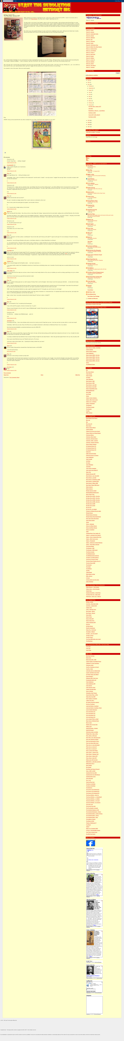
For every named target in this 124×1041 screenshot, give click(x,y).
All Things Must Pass (92, 166)
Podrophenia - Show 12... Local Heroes (96, 110)
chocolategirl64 (10, 165)
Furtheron (9, 261)
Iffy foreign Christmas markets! (92, 702)
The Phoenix (90, 255)
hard (91, 983)
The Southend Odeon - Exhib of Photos (94, 813)
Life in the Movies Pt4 (90, 717)
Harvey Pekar (89, 616)
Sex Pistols (88, 394)
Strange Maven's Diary (93, 200)
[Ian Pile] (90, 845)
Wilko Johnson (89, 412)
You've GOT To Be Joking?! (94, 114)
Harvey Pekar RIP (90, 618)
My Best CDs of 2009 (90, 503)
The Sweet (88, 566)
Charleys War (89, 607)
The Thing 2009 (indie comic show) (93, 639)
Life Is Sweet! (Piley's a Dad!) (92, 719)
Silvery (87, 362)
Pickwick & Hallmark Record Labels (93, 511)
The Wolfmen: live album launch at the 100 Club (97, 269)
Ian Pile (87, 839)
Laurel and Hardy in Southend (92, 706)
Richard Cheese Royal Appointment (93, 516)
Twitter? (87, 826)
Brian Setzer (88, 425)
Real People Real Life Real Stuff (95, 276)
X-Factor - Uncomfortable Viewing (93, 830)
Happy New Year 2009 (90, 696)
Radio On (90, 237)
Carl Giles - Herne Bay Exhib (92, 603)
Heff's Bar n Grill (91, 292)
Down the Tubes (91, 214)
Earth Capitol (90, 223)
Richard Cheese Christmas (91, 514)
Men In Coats (89, 722)
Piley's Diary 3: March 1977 (92, 756)
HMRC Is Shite (91, 174)
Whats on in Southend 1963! (92, 828)
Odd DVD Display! (90, 730)
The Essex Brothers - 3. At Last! (93, 800)
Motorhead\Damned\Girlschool (92, 492)
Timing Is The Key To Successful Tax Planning (96, 175)
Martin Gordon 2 (89, 488)
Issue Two (88, 648)
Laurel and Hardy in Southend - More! (94, 707)
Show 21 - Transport (90, 67)
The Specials (89, 409)
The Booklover (89, 787)
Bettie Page (88, 657)
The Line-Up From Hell (90, 806)
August (90, 90)
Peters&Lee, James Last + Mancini (93, 596)
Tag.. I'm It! (88, 780)
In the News (88, 962)
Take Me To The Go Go (92, 282)
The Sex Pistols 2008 (90, 563)
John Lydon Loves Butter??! (92, 470)
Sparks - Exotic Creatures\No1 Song (93, 537)
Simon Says (90, 228)
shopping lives (91, 205)
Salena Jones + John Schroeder (92, 589)
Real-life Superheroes (90, 628)
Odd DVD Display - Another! (92, 728)
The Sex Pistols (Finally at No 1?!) (93, 561)
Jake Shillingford (89, 379)
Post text (89, 242)
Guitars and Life (91, 187)
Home (42, 374)
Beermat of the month (92, 225)
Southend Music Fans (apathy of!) (93, 533)
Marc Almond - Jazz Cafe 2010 (92, 475)
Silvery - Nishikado (90, 524)
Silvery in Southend (90, 529)
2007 (89, 126)
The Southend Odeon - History (92, 815)
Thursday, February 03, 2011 (12, 328)
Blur (87, 370)
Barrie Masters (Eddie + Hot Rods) (93, 347)
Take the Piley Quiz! (90, 782)
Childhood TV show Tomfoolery (92, 663)
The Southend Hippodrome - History (93, 811)
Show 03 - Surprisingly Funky (92, 33)
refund (89, 859)
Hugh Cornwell (89, 375)
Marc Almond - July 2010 (91, 384)
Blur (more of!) (89, 423)
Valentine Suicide (91, 263)
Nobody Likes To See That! (91, 724)
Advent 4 (89, 233)
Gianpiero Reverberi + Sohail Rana (93, 592)
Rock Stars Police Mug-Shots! (92, 518)
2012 (89, 82)
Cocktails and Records (93, 298)
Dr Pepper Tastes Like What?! (92, 674)
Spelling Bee (88, 992)
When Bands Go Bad (90, 574)
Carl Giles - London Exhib (91, 605)
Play (93, 850)
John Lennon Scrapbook (91, 468)
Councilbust (90, 289)
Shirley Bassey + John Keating (92, 587)
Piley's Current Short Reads (92, 750)
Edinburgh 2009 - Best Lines (92, 678)
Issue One (88, 646)
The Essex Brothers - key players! (93, 802)
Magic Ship (88, 472)
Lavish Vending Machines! (91, 709)
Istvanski (90, 285)
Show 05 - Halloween (90, 37)
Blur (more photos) (90, 372)
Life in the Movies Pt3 (90, 715)
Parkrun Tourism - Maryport (93, 184)
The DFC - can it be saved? (92, 633)
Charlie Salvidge (89, 349)
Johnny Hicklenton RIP (91, 622)
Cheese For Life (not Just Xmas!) (93, 431)
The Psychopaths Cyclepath (92, 808)
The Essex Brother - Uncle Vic (92, 795)
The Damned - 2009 (90, 548)
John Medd (9, 250)
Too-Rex (88, 410)
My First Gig (88, 507)
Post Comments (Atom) (14, 377)
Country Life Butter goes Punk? (92, 672)
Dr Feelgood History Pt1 (91, 446)
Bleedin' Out (90, 219)
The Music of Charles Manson (92, 557)
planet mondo (91, 192)
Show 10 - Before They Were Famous (94, 46)
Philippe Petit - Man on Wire (92, 733)
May (90, 96)
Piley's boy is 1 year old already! (93, 745)
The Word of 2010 (92, 116)
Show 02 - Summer (90, 32)
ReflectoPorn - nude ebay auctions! (93, 761)
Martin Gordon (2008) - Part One (92, 355)
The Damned (88, 405)
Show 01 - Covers (90, 30)
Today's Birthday (89, 957)
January (90, 104)
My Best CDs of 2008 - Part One (93, 500)
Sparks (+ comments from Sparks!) (93, 535)
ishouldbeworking (92, 294)
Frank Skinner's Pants (90, 687)
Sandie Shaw (89, 590)
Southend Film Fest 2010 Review (93, 774)
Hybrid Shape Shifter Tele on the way (95, 188)
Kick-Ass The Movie (90, 704)
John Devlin (9, 320)
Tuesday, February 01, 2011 (11, 162)
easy (88, 983)
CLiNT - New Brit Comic (91, 609)
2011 (89, 84)
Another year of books (92, 229)
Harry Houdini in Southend (91, 698)
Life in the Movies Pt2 (90, 713)
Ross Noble (88, 392)
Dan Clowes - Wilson (90, 611)
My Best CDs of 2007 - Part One (93, 496)
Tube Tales (90, 241)
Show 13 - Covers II (90, 52)
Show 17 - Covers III (90, 59)
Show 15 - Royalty (90, 56)
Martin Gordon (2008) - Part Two (92, 357)
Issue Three (88, 650)
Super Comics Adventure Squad (95, 254)
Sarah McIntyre (91, 178)
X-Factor (88, 577)
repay (92, 859)
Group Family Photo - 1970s (92, 694)
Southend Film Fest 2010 (91, 772)
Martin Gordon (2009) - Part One (92, 358)
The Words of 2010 (90, 821)
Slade (87, 531)
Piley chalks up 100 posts (91, 735)
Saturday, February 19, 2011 (11, 370)
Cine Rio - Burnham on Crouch (92, 667)
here (96, 137)
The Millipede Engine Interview (92, 555)
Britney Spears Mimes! (91, 427)
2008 (89, 124)
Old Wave (89, 286)
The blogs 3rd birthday (90, 785)
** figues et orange (91, 210)
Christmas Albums (90, 435)
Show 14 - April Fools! (90, 54)
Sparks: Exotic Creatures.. (91, 397)
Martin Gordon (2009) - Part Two (92, 360)
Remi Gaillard (89, 765)
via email (98, 132)
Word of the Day (89, 869)
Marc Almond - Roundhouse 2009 (93, 479)
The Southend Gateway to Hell (92, 810)
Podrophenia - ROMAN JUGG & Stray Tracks (96, 193)
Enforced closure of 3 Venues (92, 455)
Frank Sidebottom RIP (90, 683)
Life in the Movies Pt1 (90, 711)
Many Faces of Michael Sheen (92, 720)
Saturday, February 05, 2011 (11, 364)
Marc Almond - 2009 (90, 383)
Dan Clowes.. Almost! (90, 613)
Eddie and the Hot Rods (91, 453)
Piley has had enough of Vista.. (92, 741)
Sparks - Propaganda (90, 540)
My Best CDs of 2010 (90, 505)
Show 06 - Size (89, 39)
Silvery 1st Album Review (91, 526)
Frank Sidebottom (90, 353)
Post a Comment (7, 372)
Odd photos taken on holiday (92, 732)
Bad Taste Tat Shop (90, 656)
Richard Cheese (89, 513)
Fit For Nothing (91, 183)
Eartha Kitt (88, 451)
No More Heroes (89, 626)
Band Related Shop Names (91, 418)
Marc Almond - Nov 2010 (91, 386)
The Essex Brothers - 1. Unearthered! (94, 797)
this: (66, 253)
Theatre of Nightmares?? (91, 823)
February (91, 102)
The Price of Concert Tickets (92, 559)
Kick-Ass (88, 624)
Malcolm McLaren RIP (90, 474)
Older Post (77, 374)
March (90, 100)
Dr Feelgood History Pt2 (91, 448)
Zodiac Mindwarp (89, 581)
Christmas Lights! (89, 665)
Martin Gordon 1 (89, 487)
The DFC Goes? (89, 637)
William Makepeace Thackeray (93, 975)
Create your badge (92, 839)
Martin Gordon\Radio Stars (91, 388)
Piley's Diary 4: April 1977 (91, 758)
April (90, 98)
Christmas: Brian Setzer (91, 436)
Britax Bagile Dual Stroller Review (94, 247)
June (90, 94)
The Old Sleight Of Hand (92, 220)
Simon (8, 345)
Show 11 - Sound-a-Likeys (91, 48)
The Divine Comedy (90, 407)
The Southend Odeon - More (92, 817)
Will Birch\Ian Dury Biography (94, 250)
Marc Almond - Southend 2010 (92, 481)
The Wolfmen (91, 268)
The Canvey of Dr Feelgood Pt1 (92, 789)
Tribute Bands (89, 572)
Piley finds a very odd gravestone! (93, 737)
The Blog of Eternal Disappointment (96, 272)
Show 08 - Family (89, 43)
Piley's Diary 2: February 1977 (92, 754)
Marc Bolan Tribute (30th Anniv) (92, 485)
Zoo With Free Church (90, 834)
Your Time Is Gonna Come (91, 832)
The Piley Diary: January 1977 (94, 106)
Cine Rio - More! (89, 668)
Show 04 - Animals (90, 35)
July (90, 92)
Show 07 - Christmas (90, 41)
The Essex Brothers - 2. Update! (93, 798)
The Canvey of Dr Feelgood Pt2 (92, 791)
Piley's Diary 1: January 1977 (92, 752)
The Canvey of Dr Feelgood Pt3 (92, 793)
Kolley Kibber (9, 270)
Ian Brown (88, 377)
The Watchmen (89, 641)
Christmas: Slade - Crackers (92, 440)
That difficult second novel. (93, 264)
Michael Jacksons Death (91, 490)
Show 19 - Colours (90, 63)
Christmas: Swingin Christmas (92, 442)
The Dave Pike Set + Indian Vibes (93, 594)
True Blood (88, 824)
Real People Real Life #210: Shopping (95, 260)
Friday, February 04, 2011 (11, 351)
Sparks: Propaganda (90, 403)
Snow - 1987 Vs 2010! (90, 771)
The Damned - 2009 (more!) (92, 550)
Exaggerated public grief (91, 680)
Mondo (8, 211)
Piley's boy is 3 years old (91, 748)
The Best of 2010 (92, 112)
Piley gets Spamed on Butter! (92, 739)
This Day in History (89, 926)
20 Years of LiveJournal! (92, 180)
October (90, 86)
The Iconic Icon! (89, 804)
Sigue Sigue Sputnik (90, 520)
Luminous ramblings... (93, 246)
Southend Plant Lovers (91, 776)
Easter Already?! (89, 676)
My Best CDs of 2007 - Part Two (93, 498)
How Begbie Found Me (92, 238)
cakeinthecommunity (92, 209)
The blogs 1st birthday (90, 784)
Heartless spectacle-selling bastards (95, 273)
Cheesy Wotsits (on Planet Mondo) (93, 433)
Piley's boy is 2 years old (91, 746)
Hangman (88, 1014)
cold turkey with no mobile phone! (93, 670)
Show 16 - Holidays (90, 58)
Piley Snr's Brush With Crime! (92, 743)
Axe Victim (9, 367)
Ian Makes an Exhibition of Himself (94, 251)
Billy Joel (88, 420)
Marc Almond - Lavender (91, 477)
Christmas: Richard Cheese (92, 438)
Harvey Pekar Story (90, 620)
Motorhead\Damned (90, 390)
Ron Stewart (88, 767)
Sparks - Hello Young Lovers (92, 539)
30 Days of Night (89, 602)
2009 (89, 122)
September (91, 88)
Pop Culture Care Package (93, 296)
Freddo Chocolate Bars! (91, 689)
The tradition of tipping (90, 819)
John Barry (90, 108)
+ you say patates (91, 206)
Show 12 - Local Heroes (91, 50)
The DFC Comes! (89, 635)
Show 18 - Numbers (90, 61)
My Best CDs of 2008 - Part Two (93, 501)
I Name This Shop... (90, 700)
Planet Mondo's (34, 18)
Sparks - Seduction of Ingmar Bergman (94, 542)
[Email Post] (5, 152)
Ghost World (88, 615)
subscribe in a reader (90, 132)
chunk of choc (91, 196)
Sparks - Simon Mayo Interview (92, 544)
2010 (89, 120)
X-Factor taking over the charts (92, 579)
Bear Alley (90, 170)
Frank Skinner (89, 373)
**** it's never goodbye (92, 197)
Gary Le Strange (89, 691)
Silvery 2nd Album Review (91, 527)
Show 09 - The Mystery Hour (92, 45)
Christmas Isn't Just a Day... (93, 201)
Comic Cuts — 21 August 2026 (94, 171)
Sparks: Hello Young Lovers (92, 399)
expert (94, 983)
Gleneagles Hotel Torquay (91, 693)
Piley (8, 173)
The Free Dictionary (98, 962)
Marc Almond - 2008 (90, 381)
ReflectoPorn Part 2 (90, 763)
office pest (90, 232)
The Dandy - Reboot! (90, 631)
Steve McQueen (89, 778)
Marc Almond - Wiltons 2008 (92, 483)
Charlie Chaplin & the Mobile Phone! (93, 661)
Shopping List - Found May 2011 (94, 277)
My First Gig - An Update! (91, 509)
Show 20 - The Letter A (91, 65)
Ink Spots (88, 462)
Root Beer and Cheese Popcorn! (93, 769)
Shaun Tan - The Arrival (91, 629)
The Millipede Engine (90, 364)
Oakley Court (89, 726)
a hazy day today (91, 281)
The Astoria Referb (90, 546)
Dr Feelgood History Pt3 (91, 449)
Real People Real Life (92, 259)
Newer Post (6, 374)
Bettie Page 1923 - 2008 (91, 659)
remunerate (96, 859)
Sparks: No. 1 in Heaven (91, 401)
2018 (89, 80)
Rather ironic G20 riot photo (92, 759)
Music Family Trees (90, 494)
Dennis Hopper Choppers (91, 351)
